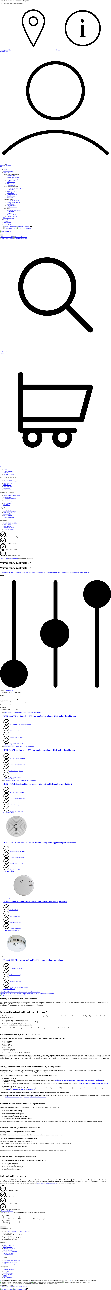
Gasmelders (49, 572)
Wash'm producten (12, 207)
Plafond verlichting (12, 215)
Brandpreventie (11, 175)
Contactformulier (8, 1254)
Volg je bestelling (8, 1247)
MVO (5, 1276)
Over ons (5, 219)
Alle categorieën (8, 690)
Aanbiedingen (11, 185)
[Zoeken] (1, 235)
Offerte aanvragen (8, 171)
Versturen (3, 1227)
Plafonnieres (10, 183)
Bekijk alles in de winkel (13, 210)
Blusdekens (10, 197)
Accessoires (3, 572)
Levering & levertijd (9, 1248)
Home (5, 169)
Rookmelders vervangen (13, 177)
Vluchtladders (85, 572)
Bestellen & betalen (8, 1245)
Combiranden (10, 204)
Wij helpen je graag (8, 218)
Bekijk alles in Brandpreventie (15, 188)
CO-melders (25, 572)
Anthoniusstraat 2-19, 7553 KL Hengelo (18, 1231)
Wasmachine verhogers (13, 179)
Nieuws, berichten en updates (11, 1260)
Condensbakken (11, 205)
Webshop (6, 172)
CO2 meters (32, 572)
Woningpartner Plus (8, 1269)
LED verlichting (11, 182)
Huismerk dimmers (12, 216)
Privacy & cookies (8, 1250)
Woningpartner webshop (10, 1262)
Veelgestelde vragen (8, 1253)
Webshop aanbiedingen (9, 1264)
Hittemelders (10, 193)
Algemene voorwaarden (10, 1251)
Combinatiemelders (12, 194)
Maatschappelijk (7, 1277)
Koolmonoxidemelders (13, 191)
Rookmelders (10, 189)
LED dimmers (11, 180)
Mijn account (7, 222)
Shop (6, 558)
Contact (5, 221)
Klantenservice (7, 224)
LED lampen (10, 211)
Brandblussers (11, 196)
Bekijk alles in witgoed (13, 200)
